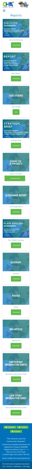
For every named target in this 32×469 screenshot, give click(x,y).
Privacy (9, 466)
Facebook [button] (11, 427)
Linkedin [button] (17, 431)
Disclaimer (18, 466)
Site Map (26, 466)
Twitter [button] (23, 427)
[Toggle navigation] (4, 10)
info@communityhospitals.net (18, 458)
